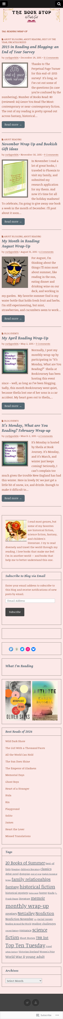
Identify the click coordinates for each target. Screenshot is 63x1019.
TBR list (42, 937)
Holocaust (33, 893)
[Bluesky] (33, 649)
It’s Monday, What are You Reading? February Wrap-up (26, 428)
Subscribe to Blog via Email (25, 576)
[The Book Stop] (31, 15)
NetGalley (26, 913)
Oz (35, 919)
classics (45, 869)
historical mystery (16, 892)
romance (25, 930)
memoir (38, 898)
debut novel (12, 873)
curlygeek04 (11, 57)
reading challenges (44, 923)
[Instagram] (28, 649)
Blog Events (11, 333)
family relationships (31, 879)
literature (24, 898)
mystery (11, 913)
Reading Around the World (18, 923)
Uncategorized (17, 42)
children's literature (30, 869)
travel (49, 946)
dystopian (24, 873)
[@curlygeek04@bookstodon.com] (11, 649)
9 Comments (51, 154)
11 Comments (51, 57)
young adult (35, 956)
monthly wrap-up (27, 905)
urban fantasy (11, 952)
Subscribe (15, 612)
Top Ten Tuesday (25, 945)
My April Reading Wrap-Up (25, 338)
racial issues (45, 919)
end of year (36, 874)
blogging (15, 869)
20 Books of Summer (25, 863)
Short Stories (27, 938)
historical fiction (37, 886)
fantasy (12, 886)
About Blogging (13, 39)
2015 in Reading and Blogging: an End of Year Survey (30, 49)
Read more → (13, 124)
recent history (12, 930)
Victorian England (29, 951)
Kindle (51, 892)
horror (43, 892)
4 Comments (46, 251)
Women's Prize (47, 951)
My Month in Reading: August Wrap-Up (21, 244)
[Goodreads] (17, 649)
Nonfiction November (19, 919)
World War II (15, 956)
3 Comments (43, 343)
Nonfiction (45, 913)
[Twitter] (22, 649)
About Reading (32, 39)
